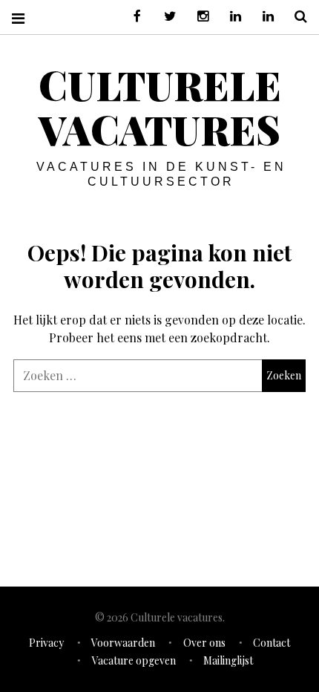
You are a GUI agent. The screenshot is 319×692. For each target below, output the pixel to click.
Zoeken (295, 17)
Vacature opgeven (134, 660)
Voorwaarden (123, 643)
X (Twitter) (165, 17)
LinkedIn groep (230, 17)
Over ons (204, 643)
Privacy (46, 643)
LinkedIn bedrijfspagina (262, 17)
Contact (271, 643)
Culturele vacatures (160, 107)
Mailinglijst (228, 660)
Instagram (197, 17)
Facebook (132, 17)
